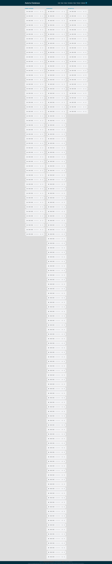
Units (59, 3)
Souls (62, 3)
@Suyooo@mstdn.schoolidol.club (49, 561)
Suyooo (63, 561)
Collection (83, 3)
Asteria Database (32, 2)
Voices (65, 3)
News (74, 3)
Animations (70, 3)
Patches (78, 3)
